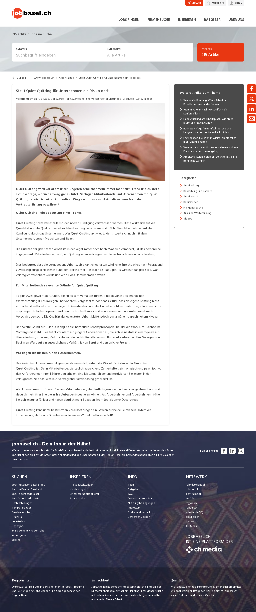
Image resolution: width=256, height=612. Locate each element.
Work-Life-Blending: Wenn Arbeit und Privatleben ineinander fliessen (205, 102)
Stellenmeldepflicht (140, 512)
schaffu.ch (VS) (194, 512)
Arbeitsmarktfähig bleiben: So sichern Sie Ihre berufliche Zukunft (210, 158)
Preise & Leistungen (81, 484)
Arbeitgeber (19, 535)
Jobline (16, 539)
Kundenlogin (77, 489)
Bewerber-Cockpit (139, 517)
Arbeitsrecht (190, 196)
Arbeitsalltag (66, 78)
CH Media (192, 526)
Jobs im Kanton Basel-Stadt (28, 484)
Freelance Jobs (21, 512)
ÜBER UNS (236, 20)
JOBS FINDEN (129, 20)
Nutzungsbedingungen (141, 503)
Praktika (17, 517)
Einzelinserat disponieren (85, 494)
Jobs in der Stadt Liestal (26, 498)
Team (131, 484)
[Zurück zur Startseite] (204, 552)
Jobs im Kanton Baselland (27, 489)
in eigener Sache (193, 207)
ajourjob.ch (192, 517)
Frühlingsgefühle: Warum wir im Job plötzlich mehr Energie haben (209, 140)
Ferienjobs (18, 526)
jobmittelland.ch (196, 484)
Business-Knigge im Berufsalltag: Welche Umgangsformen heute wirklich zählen (207, 130)
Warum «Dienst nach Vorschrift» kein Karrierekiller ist (205, 111)
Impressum (134, 507)
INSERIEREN (187, 20)
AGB (130, 494)
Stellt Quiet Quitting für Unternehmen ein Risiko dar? (110, 78)
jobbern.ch (192, 489)
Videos (187, 218)
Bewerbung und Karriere (197, 191)
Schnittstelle (77, 498)
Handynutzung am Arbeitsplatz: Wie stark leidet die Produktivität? (208, 121)
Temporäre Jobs (21, 507)
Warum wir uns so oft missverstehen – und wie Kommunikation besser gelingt (210, 149)
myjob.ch (191, 503)
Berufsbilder (190, 202)
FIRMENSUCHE (158, 20)
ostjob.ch (191, 498)
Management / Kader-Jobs (28, 530)
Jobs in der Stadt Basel (25, 494)
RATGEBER (212, 20)
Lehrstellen (18, 521)
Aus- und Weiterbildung (197, 213)
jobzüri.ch (191, 507)
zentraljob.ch (194, 494)
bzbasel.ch (192, 521)
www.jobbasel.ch (44, 78)
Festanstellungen (22, 503)
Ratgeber (133, 489)
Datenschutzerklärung (141, 498)
